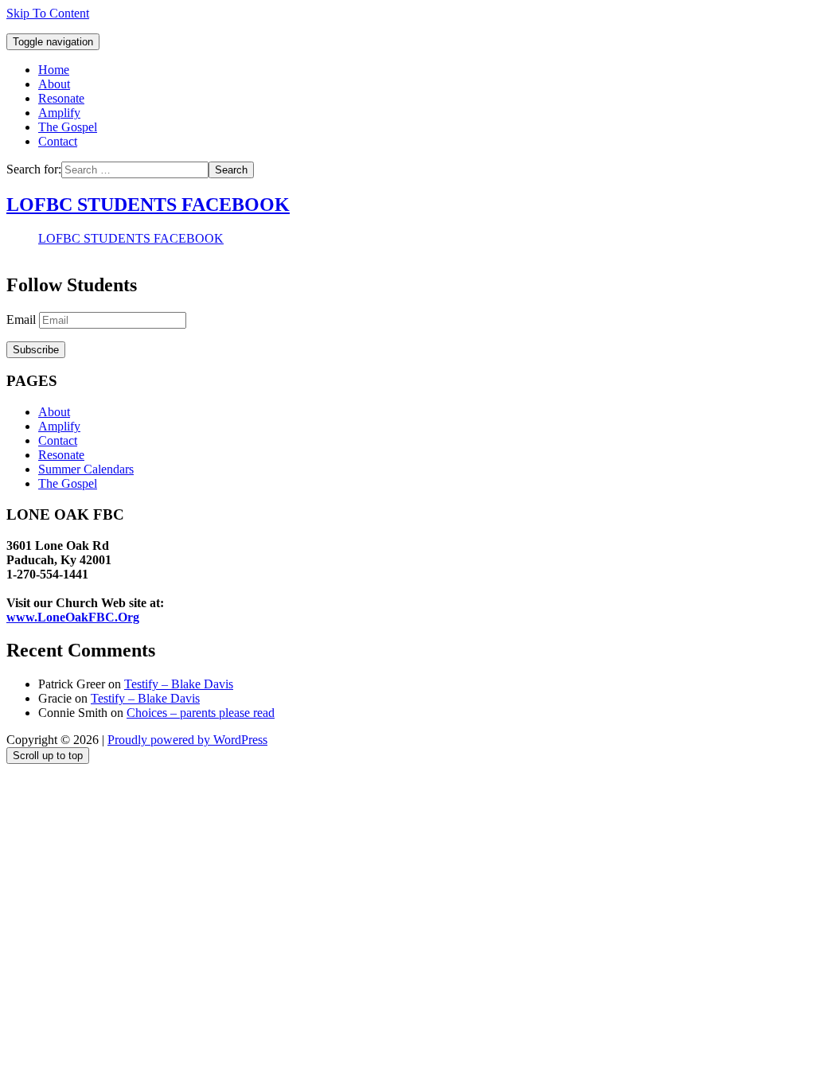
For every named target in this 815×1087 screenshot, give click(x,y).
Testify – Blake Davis (178, 684)
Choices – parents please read (201, 712)
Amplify (59, 112)
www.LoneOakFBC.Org (72, 617)
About (54, 84)
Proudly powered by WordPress (187, 739)
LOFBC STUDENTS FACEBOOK (148, 204)
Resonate (61, 98)
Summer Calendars (86, 469)
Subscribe (36, 350)
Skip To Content (47, 13)
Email (22, 319)
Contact (57, 141)
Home (53, 69)
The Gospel (67, 127)
